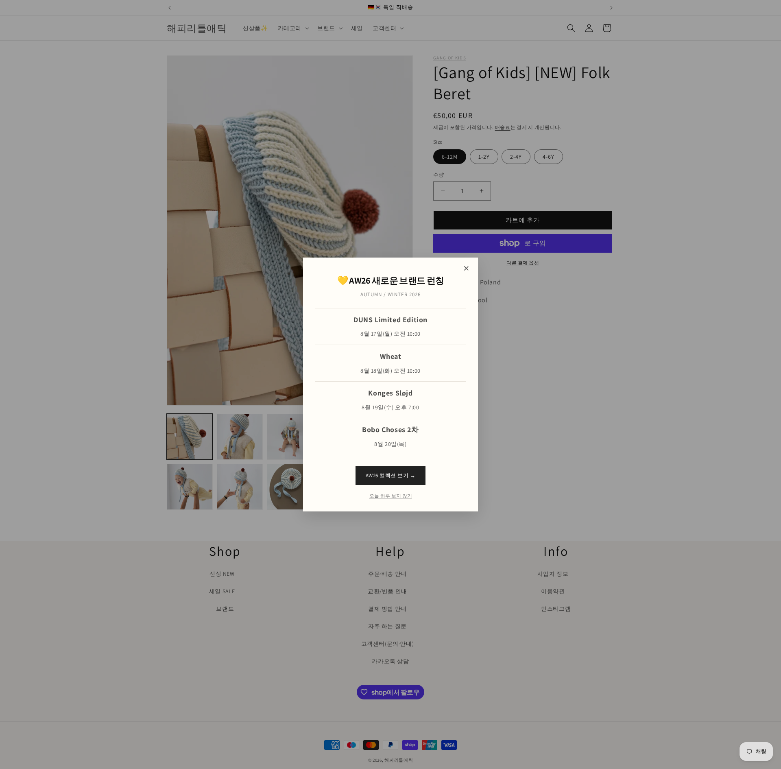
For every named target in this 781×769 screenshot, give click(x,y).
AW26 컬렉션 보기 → (391, 475)
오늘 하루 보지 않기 (390, 496)
